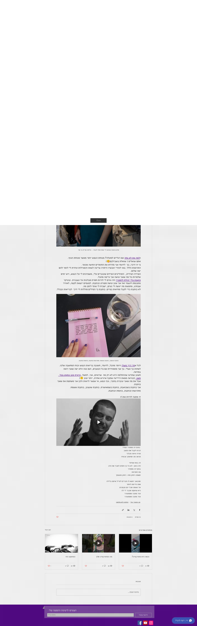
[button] (191, 6)
